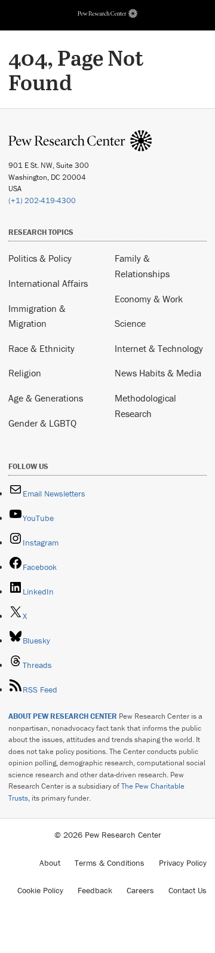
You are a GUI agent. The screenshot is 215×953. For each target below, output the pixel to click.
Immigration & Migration (37, 316)
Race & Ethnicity (41, 348)
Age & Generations (45, 398)
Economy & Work (149, 299)
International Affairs (48, 283)
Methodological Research (145, 405)
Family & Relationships (142, 266)
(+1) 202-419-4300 (42, 200)
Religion (24, 373)
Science (130, 323)
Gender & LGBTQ (42, 423)
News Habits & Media (158, 373)
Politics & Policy (40, 258)
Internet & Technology (159, 348)
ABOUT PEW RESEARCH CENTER (62, 716)
